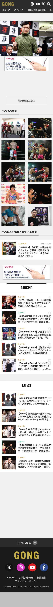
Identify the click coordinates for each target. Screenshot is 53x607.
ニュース (6, 10)
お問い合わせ (26, 577)
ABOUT (11, 577)
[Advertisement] (26, 505)
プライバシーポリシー (26, 581)
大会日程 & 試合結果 (36, 10)
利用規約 (41, 577)
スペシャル (19, 10)
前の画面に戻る (26, 100)
